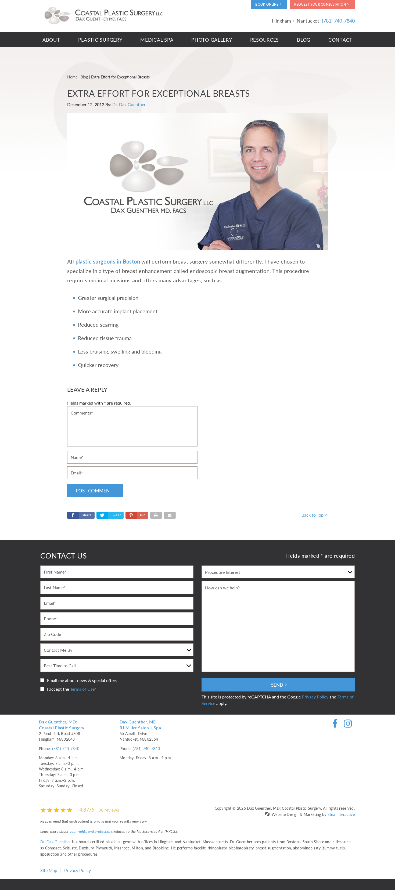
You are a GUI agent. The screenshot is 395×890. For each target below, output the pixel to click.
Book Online (266, 4)
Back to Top (312, 515)
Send (277, 685)
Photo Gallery (211, 39)
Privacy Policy (315, 697)
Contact (340, 39)
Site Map (48, 870)
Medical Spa (156, 39)
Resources (264, 39)
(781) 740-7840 (65, 748)
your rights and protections (91, 831)
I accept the (58, 689)
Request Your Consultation (320, 4)
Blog (303, 39)
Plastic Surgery (100, 39)
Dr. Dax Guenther (129, 104)
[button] (136, 515)
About (51, 39)
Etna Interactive (341, 814)
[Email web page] (170, 515)
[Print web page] (156, 515)
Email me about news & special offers (82, 680)
